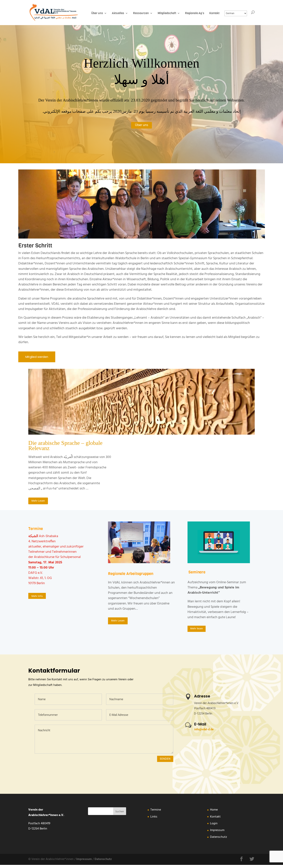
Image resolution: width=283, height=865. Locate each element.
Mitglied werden (36, 357)
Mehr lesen (196, 628)
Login (214, 823)
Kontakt (215, 816)
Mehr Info (37, 596)
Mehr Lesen (38, 501)
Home (214, 809)
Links (153, 816)
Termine (155, 809)
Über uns (141, 125)
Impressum (217, 830)
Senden (165, 759)
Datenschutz (218, 837)
